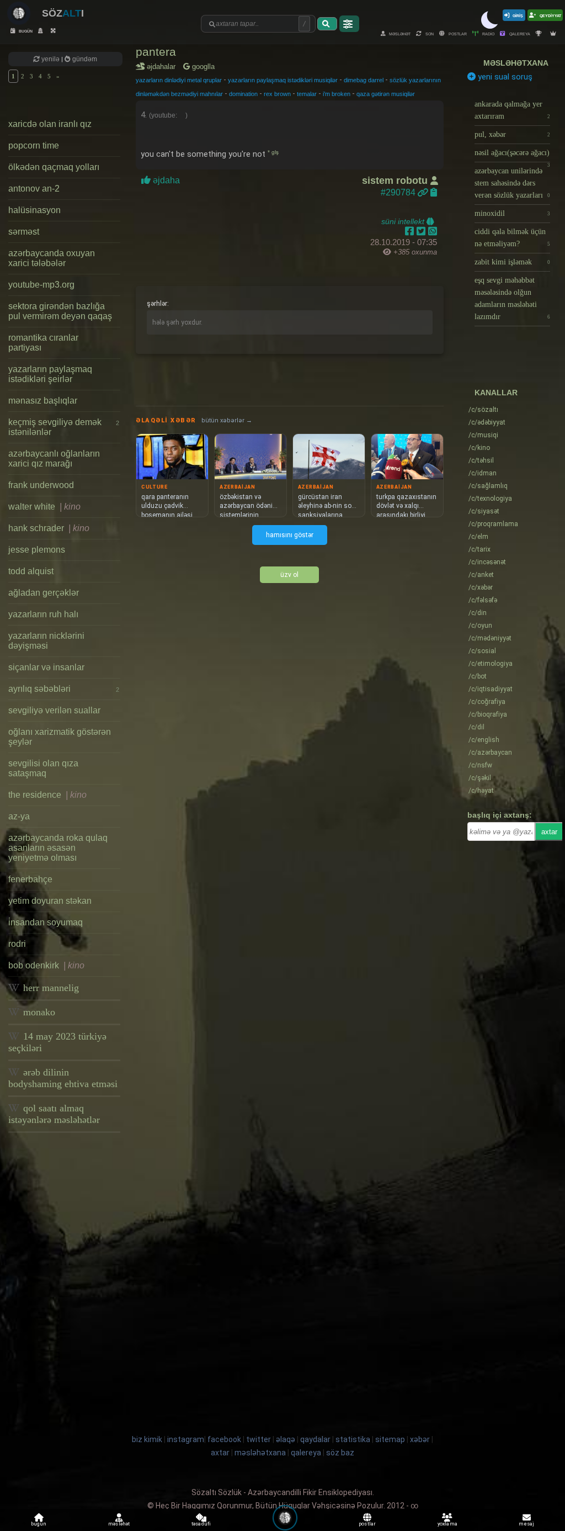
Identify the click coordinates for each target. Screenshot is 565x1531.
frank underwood (41, 485)
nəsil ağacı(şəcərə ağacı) (513, 155)
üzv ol (289, 575)
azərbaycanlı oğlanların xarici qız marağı (54, 458)
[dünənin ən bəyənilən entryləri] (540, 33)
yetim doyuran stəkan (50, 900)
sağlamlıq (488, 486)
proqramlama (493, 524)
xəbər (480, 587)
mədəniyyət (489, 638)
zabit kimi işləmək (513, 262)
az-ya (19, 816)
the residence (47, 794)
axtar (549, 832)
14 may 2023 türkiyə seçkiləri (57, 1042)
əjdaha (166, 180)
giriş (518, 15)
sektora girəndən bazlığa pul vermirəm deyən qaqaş (60, 311)
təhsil (481, 460)
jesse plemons (36, 549)
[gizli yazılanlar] (41, 31)
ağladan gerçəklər (43, 592)
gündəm (84, 59)
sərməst (23, 231)
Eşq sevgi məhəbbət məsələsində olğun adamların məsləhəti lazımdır (513, 298)
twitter (258, 1439)
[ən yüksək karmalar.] (554, 33)
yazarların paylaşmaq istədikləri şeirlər (50, 374)
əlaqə (285, 1439)
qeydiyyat (550, 15)
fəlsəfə (482, 600)
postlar (457, 33)
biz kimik (148, 1439)
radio (487, 33)
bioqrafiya (487, 714)
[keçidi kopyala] (433, 192)
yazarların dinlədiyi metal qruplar (179, 80)
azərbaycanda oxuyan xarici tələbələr (51, 258)
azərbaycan (490, 752)
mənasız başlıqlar (42, 400)
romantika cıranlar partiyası (43, 342)
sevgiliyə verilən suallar (54, 710)
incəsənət (487, 562)
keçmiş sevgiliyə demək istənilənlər (63, 427)
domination (243, 94)
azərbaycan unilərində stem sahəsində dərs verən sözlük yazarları (513, 183)
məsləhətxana (515, 63)
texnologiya (490, 498)
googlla (202, 66)
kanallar (496, 392)
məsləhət (399, 33)
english (483, 740)
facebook (224, 1439)
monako (37, 1012)
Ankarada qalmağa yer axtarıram (513, 110)
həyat (481, 790)
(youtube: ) (168, 115)
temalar (307, 94)
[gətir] (327, 23)
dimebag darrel (363, 80)
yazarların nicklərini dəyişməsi (46, 640)
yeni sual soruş (504, 77)
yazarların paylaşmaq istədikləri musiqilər (283, 80)
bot (477, 676)
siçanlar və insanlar (46, 667)
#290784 (399, 192)
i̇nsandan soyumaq (45, 922)
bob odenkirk (46, 965)
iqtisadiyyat (490, 689)
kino (479, 448)
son (429, 33)
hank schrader (48, 528)
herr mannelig (49, 987)
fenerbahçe (30, 879)
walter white (44, 506)
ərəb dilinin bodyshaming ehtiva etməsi (63, 1078)
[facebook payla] (411, 231)
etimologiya (490, 664)
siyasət (483, 511)
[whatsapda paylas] (432, 231)
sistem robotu (396, 180)
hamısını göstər (289, 535)
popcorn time (33, 145)
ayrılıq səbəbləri (63, 688)
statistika (352, 1439)
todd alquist (31, 571)
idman (482, 473)
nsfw (480, 765)
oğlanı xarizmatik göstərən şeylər (59, 736)
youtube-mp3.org (41, 284)
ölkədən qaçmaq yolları (53, 167)
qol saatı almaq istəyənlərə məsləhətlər (54, 1114)
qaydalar (315, 1439)
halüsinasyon (34, 210)
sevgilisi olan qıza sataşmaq (43, 768)
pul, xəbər (513, 134)
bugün (25, 31)
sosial (482, 651)
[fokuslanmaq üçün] (54, 31)
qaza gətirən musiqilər (385, 94)
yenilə (50, 59)
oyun (480, 625)
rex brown (277, 94)
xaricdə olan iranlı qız (50, 124)
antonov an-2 (34, 188)
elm (478, 537)
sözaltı (483, 410)
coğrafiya (486, 702)
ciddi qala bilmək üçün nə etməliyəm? (513, 237)
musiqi (483, 435)
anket (481, 575)
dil (476, 727)
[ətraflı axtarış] (349, 23)
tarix (479, 549)
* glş (273, 152)
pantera (156, 51)
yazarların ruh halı (43, 614)
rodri (17, 944)
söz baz (340, 1452)
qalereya (519, 33)
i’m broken (336, 94)
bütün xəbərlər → (226, 420)
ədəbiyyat (486, 422)
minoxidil (513, 213)
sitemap (390, 1439)
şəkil (479, 778)
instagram (185, 1439)
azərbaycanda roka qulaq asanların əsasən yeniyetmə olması (58, 847)
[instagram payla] (422, 231)
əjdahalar (163, 66)
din (477, 613)
